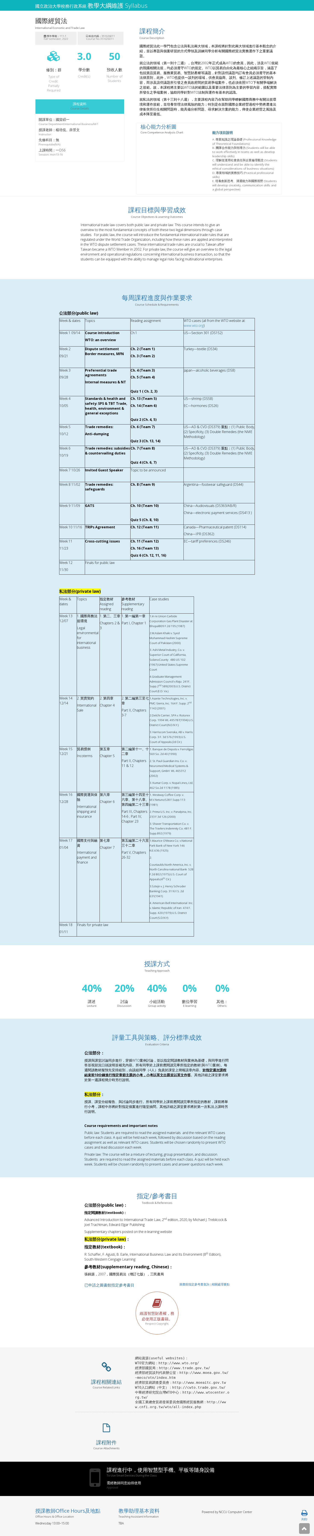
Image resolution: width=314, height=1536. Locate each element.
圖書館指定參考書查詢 (194, 1284)
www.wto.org (194, 325)
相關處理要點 (221, 1284)
